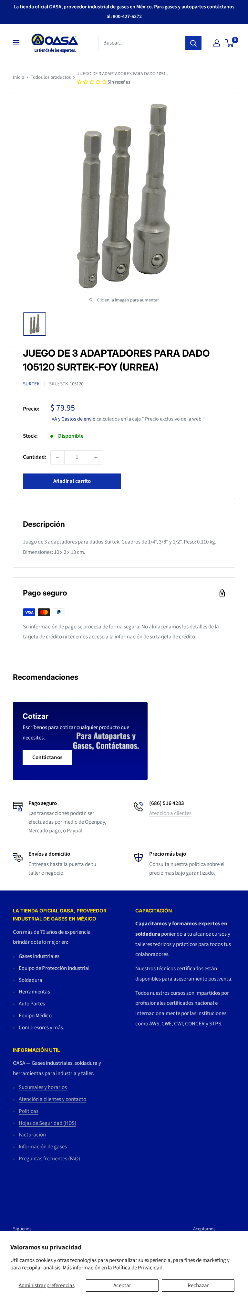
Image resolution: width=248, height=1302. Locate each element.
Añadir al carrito (72, 481)
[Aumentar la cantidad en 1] (96, 457)
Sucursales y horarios (43, 1087)
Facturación (32, 1135)
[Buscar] (193, 43)
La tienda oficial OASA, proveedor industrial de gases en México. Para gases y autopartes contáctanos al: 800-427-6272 (124, 11)
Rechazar (198, 1285)
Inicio (18, 77)
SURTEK (31, 384)
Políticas (28, 1111)
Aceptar (122, 1285)
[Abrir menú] (16, 42)
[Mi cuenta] (216, 42)
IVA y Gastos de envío (73, 418)
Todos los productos (51, 77)
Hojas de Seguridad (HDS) (47, 1123)
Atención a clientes (170, 813)
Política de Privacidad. (138, 1268)
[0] (230, 43)
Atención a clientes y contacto (52, 1099)
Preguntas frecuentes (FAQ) (49, 1159)
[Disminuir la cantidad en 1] (57, 457)
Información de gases (43, 1147)
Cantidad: (34, 457)
